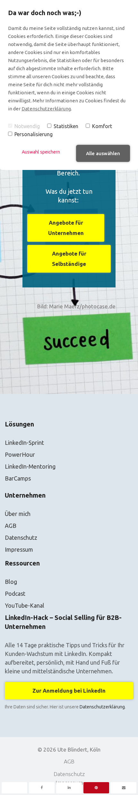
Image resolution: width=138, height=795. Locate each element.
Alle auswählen (103, 153)
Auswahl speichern (41, 151)
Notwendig (27, 126)
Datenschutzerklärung (46, 108)
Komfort (102, 126)
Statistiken (66, 126)
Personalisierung (33, 134)
